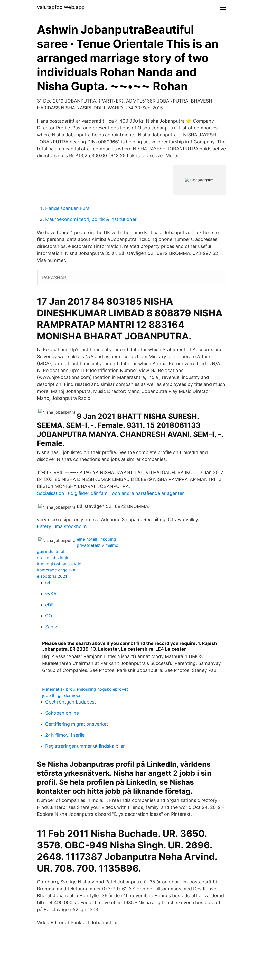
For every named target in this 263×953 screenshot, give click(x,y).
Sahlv (51, 627)
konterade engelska (56, 569)
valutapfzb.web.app (61, 7)
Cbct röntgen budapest (70, 702)
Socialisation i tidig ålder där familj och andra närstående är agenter (110, 493)
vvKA (51, 593)
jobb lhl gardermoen (61, 695)
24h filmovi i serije (64, 735)
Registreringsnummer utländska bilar (85, 746)
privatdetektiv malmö (97, 545)
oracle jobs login (53, 557)
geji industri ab (51, 551)
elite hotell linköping (96, 539)
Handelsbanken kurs (67, 208)
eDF (49, 604)
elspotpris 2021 (52, 576)
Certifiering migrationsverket (76, 724)
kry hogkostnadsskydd (59, 563)
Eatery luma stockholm (62, 526)
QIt (48, 582)
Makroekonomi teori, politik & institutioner (91, 219)
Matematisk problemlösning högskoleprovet (85, 689)
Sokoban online (62, 713)
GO (48, 615)
